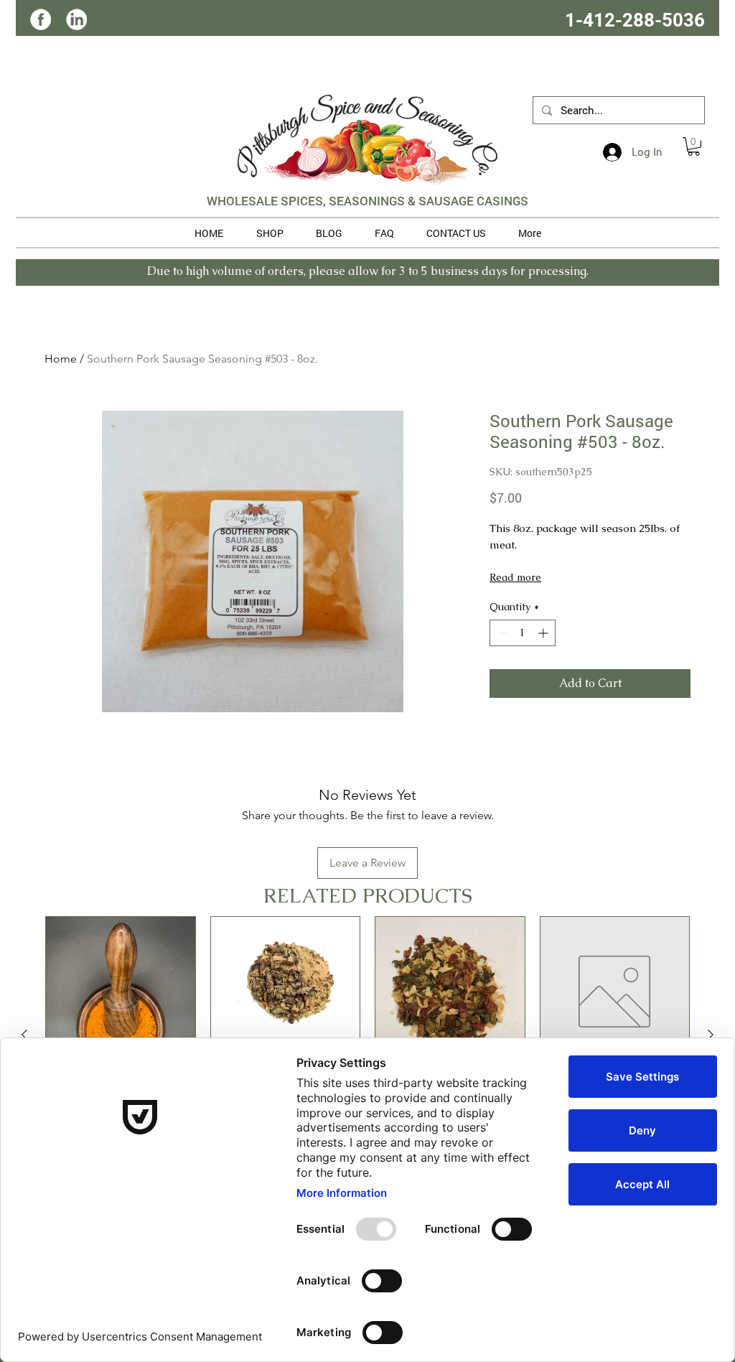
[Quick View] (120, 991)
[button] (694, 146)
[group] (367, 1034)
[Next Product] (710, 1034)
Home (61, 358)
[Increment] (544, 632)
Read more (515, 577)
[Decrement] (501, 632)
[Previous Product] (24, 1034)
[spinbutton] (522, 632)
